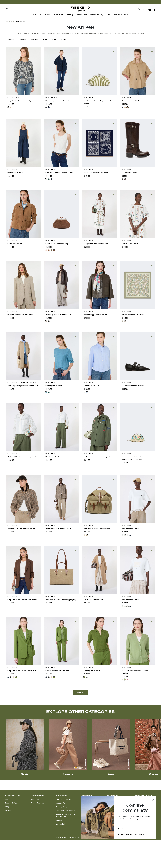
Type (45, 39)
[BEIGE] (46, 250)
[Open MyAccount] (146, 9)
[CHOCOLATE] (125, 179)
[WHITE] (46, 179)
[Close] (152, 800)
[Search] (139, 9)
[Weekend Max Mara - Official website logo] (80, 9)
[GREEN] (49, 179)
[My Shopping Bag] (154, 9)
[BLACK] (46, 107)
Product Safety (11, 803)
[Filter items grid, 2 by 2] (154, 40)
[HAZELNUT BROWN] (46, 321)
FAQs (7, 807)
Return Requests (37, 803)
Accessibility (61, 824)
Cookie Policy (61, 803)
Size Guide (9, 810)
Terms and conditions (65, 799)
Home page (10, 21)
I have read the (132, 834)
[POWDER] (13, 677)
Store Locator (36, 799)
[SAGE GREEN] (51, 250)
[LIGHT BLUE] (46, 392)
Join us (59, 820)
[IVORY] (122, 679)
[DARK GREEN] (49, 392)
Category (11, 39)
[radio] (8, 107)
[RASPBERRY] (127, 679)
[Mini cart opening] (156, 9)
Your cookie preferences (66, 810)
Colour (23, 39)
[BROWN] (84, 535)
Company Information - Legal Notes (65, 815)
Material (34, 39)
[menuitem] (34, 16)
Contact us (9, 799)
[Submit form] (150, 829)
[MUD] (87, 535)
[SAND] (10, 107)
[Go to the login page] (144, 9)
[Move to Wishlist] (38, 51)
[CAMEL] (127, 107)
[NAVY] (8, 107)
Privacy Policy (61, 807)
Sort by (64, 39)
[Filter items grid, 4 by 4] (150, 40)
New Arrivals (20, 21)
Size (54, 39)
